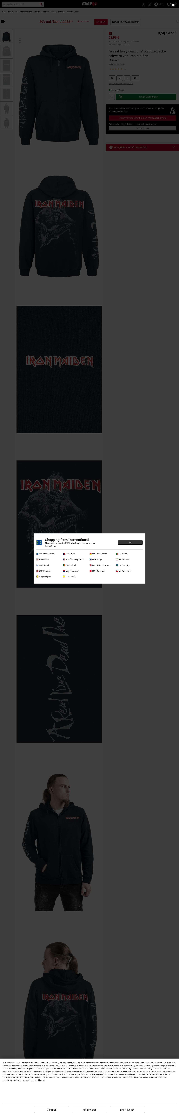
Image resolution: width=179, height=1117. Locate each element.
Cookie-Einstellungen (113, 1077)
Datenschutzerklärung (35, 1080)
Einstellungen (127, 1109)
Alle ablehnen (89, 1110)
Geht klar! (51, 1110)
